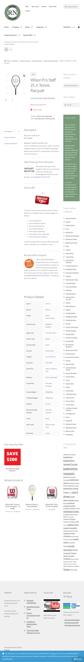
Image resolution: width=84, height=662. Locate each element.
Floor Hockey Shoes (72, 280)
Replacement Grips (72, 350)
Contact (27, 11)
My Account (35, 6)
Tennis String (70, 401)
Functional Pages (71, 287)
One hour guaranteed (71, 620)
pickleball (70, 503)
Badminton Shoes (71, 239)
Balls (67, 246)
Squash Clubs (70, 364)
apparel (65, 454)
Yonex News (69, 434)
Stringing (15, 27)
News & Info (52, 6)
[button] (24, 76)
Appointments (70, 225)
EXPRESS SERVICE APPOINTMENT (38, 276)
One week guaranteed (72, 625)
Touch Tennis (70, 405)
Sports (27, 27)
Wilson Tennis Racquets (51, 61)
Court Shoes (69, 257)
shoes (70, 524)
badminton (68, 457)
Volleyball (69, 421)
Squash (68, 361)
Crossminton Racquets (70, 261)
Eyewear (68, 276)
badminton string (73, 486)
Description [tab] (8, 131)
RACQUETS (15, 61)
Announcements (71, 218)
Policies (43, 6)
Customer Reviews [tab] (10, 143)
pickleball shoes (71, 511)
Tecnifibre (72, 543)
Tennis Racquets (37, 61)
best (70, 492)
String (68, 380)
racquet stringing (69, 519)
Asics (67, 229)
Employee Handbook (72, 273)
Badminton (69, 232)
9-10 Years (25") (50, 333)
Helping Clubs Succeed (70, 298)
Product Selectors (10, 35)
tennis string (67, 566)
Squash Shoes (70, 377)
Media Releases (70, 306)
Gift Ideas (69, 290)
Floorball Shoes (71, 283)
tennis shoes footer (72, 564)
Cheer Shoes (69, 253)
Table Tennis (70, 384)
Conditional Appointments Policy (32, 624)
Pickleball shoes (71, 320)
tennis (65, 546)
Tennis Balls (69, 391)
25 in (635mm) (50, 357)
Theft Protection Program (38, 237)
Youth (47, 345)
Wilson (47, 310)
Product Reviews (71, 331)
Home (27, 6)
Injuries (68, 303)
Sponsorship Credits (72, 357)
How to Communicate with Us (33, 615)
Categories (40, 27)
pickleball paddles (69, 506)
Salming (65, 525)
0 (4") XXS (48, 363)
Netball (68, 310)
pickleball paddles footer (71, 508)
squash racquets (70, 528)
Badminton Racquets (72, 236)
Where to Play (70, 431)
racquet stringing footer (71, 522)
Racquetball (69, 341)
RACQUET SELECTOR (42, 177)
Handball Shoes (71, 294)
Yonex (66, 569)
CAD (6, 49)
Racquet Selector (25, 61)
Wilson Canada (50, 118)
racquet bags (71, 517)
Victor (68, 417)
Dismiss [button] (79, 659)
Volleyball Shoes (71, 424)
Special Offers (28, 35)
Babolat (74, 454)
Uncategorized (70, 413)
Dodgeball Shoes (71, 269)
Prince (65, 517)
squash (76, 525)
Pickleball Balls (70, 313)
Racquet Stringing (71, 338)
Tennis (47, 304)
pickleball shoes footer (70, 514)
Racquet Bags (70, 334)
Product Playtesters (72, 327)
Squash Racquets (71, 373)
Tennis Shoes (70, 398)
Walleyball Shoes (71, 428)
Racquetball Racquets (69, 346)
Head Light (53, 377)
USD (11, 49)
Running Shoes (70, 354)
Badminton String (71, 243)
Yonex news (74, 570)
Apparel (68, 222)
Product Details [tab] (9, 137)
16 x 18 (47, 404)
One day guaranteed (71, 623)
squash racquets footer (70, 531)
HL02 (47, 377)
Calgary (68, 250)
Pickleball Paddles (71, 317)
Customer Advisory (72, 266)
